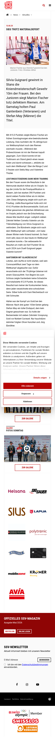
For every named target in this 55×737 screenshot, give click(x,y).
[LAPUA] (38, 512)
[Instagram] (27, 684)
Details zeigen (40, 378)
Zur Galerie (27, 418)
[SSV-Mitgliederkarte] (38, 553)
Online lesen (24, 631)
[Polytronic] (38, 532)
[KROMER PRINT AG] (38, 574)
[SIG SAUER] (38, 491)
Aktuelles (26, 15)
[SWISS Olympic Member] (27, 713)
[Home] (7, 15)
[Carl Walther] (17, 553)
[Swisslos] (28, 721)
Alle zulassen (27, 386)
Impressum (7, 699)
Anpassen (26, 394)
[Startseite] (9, 5)
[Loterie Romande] (27, 729)
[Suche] (44, 5)
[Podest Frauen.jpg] (27, 448)
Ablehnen (27, 401)
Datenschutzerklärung (26, 699)
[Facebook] (17, 684)
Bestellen (9, 631)
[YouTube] (37, 684)
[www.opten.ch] (49, 699)
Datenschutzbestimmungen (35, 664)
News (15, 15)
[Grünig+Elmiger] (17, 532)
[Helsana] (17, 491)
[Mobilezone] (17, 574)
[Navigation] (50, 5)
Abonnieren (44, 660)
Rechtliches (15, 699)
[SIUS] (17, 512)
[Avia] (17, 594)
